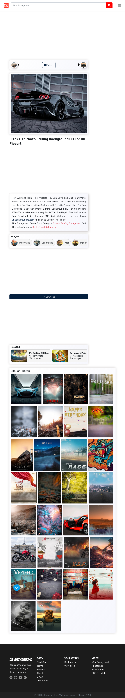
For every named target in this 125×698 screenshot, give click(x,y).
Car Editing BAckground (44, 226)
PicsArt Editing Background (66, 223)
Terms (40, 665)
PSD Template (99, 673)
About (40, 673)
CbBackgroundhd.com (23, 219)
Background (70, 662)
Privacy (41, 669)
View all (68, 665)
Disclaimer (42, 662)
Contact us (42, 680)
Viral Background (100, 662)
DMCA (40, 676)
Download (50, 296)
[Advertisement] (48, 36)
